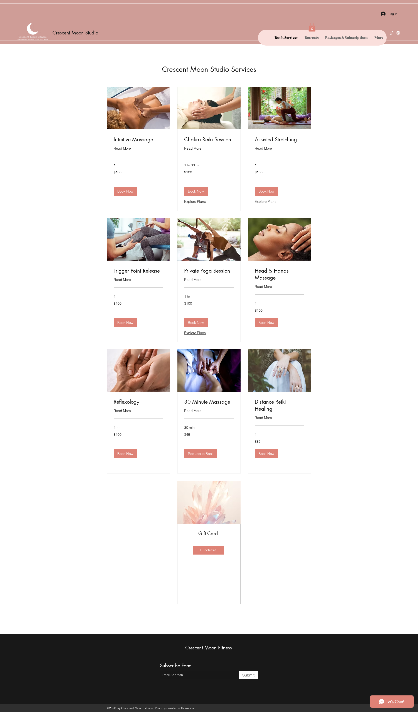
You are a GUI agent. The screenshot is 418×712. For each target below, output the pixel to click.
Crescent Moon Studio (75, 33)
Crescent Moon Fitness (208, 648)
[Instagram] (398, 33)
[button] (312, 27)
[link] (138, 139)
